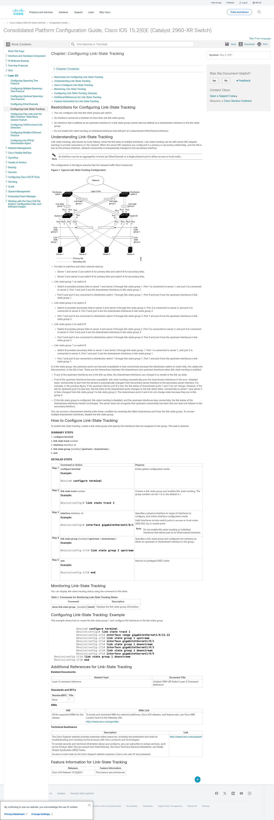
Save (233, 44)
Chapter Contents (67, 69)
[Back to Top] (197, 779)
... (4, 23)
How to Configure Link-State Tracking (73, 85)
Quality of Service (17, 162)
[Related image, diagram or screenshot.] (96, 261)
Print (265, 44)
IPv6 (10, 70)
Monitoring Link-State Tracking (70, 89)
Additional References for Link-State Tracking (77, 97)
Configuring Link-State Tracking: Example (75, 93)
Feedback (244, 80)
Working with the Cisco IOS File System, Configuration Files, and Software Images (24, 204)
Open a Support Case (222, 96)
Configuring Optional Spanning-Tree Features (27, 97)
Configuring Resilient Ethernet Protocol (26, 134)
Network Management (19, 148)
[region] (46, 810)
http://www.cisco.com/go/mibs (102, 721)
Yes (214, 80)
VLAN (11, 186)
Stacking (12, 182)
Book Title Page (16, 51)
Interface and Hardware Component (27, 56)
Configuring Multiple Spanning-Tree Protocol (27, 90)
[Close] (89, 805)
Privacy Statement (14, 814)
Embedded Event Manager (22, 196)
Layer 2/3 (13, 75)
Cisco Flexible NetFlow (19, 153)
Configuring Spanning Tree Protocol (24, 82)
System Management (19, 191)
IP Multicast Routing (18, 61)
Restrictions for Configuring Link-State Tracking (78, 77)
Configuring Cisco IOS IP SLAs (24, 177)
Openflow (13, 157)
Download (249, 44)
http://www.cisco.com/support (186, 737)
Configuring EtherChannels (24, 104)
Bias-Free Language (260, 38)
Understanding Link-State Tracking (72, 81)
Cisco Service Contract (237, 101)
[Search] (73, 44)
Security (12, 172)
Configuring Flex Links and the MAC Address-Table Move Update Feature (26, 117)
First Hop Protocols (18, 65)
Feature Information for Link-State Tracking (76, 101)
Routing (12, 167)
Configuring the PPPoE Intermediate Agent (22, 142)
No (226, 80)
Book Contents (21, 44)
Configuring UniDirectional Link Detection (26, 126)
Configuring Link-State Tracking (27, 109)
